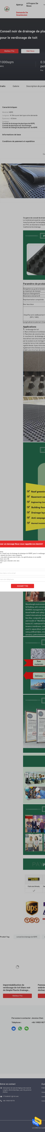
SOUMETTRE (22, 586)
